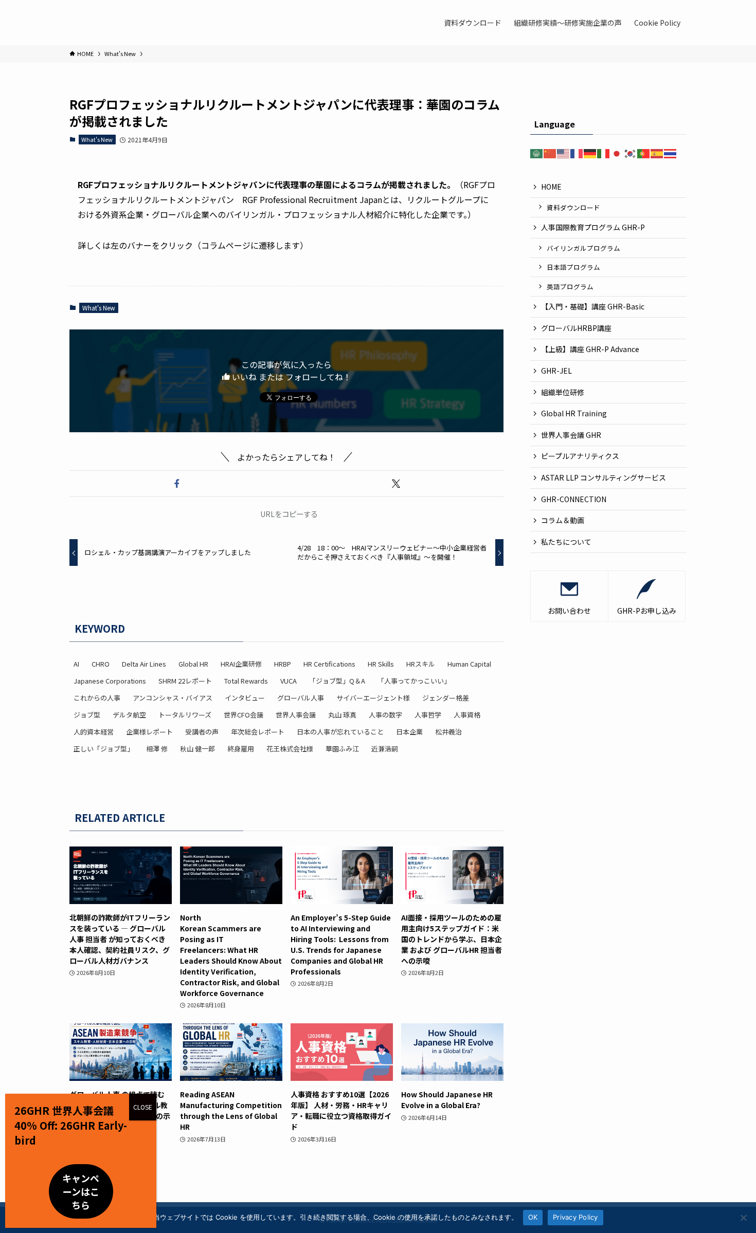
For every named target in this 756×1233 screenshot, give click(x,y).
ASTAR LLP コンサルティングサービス (607, 477)
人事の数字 (385, 715)
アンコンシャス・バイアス (172, 698)
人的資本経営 (94, 732)
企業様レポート (149, 732)
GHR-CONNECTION (573, 499)
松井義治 (448, 732)
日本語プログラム (573, 267)
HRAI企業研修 (241, 664)
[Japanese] (617, 153)
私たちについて (566, 542)
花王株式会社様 (289, 748)
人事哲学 (428, 715)
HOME (551, 186)
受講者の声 (202, 732)
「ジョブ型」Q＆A (337, 681)
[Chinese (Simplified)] (550, 153)
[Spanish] (657, 153)
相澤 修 (157, 748)
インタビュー (245, 698)
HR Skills (381, 664)
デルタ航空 (129, 715)
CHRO (101, 664)
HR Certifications (329, 664)
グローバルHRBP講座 (576, 328)
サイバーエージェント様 (373, 698)
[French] (577, 153)
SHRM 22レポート (185, 681)
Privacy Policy (575, 1217)
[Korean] (630, 153)
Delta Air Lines (144, 664)
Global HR (193, 664)
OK (533, 1217)
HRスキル (420, 664)
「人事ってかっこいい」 (414, 681)
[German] (590, 153)
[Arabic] (537, 153)
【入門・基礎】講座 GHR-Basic (592, 306)
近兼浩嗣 (384, 748)
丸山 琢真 (342, 715)
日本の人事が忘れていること (340, 732)
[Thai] (670, 153)
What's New (97, 139)
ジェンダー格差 (445, 698)
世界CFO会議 (243, 715)
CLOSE (142, 1106)
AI (76, 664)
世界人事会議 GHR (571, 435)
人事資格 (467, 715)
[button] (176, 483)
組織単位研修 (562, 392)
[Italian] (603, 153)
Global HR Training (574, 413)
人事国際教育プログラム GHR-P (593, 227)
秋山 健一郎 (197, 748)
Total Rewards (246, 681)
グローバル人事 (300, 698)
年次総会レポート (257, 732)
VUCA (288, 681)
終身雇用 (240, 748)
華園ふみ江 (342, 748)
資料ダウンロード (573, 207)
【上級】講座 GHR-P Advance (590, 349)
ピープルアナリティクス (580, 456)
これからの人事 (97, 698)
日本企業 (409, 732)
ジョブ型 (87, 715)
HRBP (282, 664)
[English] (563, 153)
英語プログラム (570, 286)
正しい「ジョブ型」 (104, 748)
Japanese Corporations (110, 681)
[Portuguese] (644, 153)
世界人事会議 (296, 715)
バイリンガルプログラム (583, 248)
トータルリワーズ (184, 715)
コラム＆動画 (562, 520)
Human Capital (469, 664)
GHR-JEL (556, 370)
